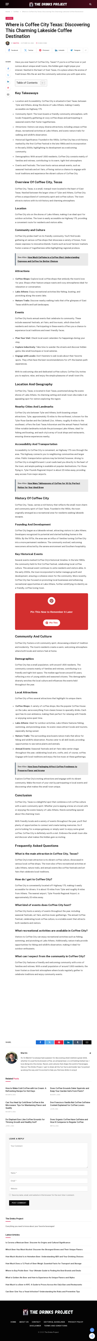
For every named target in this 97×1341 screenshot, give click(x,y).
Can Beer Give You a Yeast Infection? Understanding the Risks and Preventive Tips (43, 1291)
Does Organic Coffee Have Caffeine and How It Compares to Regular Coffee (69, 1120)
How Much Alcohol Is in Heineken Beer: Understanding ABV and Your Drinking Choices (44, 1256)
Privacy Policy (75, 1322)
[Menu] (7, 4)
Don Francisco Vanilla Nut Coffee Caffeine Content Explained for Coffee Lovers (70, 1103)
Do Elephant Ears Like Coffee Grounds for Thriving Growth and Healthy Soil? (25, 1120)
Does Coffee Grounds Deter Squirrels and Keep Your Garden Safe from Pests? (69, 1089)
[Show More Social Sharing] (85, 50)
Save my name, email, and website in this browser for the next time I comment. (43, 1195)
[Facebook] (8, 68)
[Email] (8, 94)
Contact (36, 1322)
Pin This (53, 623)
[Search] (90, 4)
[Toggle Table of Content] (41, 83)
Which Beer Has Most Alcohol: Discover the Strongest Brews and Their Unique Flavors (44, 1249)
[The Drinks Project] (48, 4)
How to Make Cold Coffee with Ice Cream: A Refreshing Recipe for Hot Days (26, 1089)
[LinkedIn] (8, 81)
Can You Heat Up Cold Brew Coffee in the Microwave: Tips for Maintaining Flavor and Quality (26, 1105)
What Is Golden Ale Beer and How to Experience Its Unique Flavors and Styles (40, 1277)
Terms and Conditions (55, 1326)
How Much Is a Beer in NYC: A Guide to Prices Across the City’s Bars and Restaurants (44, 1285)
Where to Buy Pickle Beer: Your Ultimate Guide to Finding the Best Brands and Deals (43, 1270)
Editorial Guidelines (54, 1322)
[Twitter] (8, 75)
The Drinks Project (51, 1332)
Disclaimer (35, 1326)
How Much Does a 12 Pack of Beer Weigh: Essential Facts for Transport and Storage (43, 1263)
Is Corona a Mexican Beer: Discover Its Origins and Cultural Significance (38, 1242)
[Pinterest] (8, 87)
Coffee (9, 18)
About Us (24, 1322)
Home (13, 1322)
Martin (16, 43)
